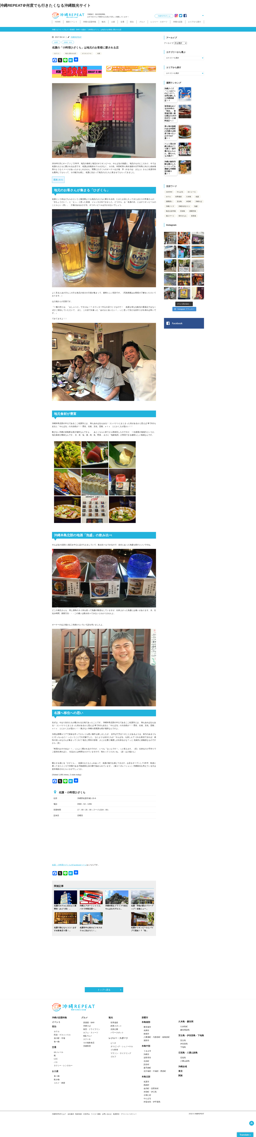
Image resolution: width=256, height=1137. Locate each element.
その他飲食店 (88, 1043)
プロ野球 (114, 1050)
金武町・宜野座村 (151, 1088)
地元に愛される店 (70, 53)
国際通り (169, 201)
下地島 (183, 1047)
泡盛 (195, 206)
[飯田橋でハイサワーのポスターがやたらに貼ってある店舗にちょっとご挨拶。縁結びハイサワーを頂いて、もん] (170, 293)
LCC (56, 1059)
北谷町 (146, 1061)
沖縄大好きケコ (184, 206)
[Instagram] (176, 15)
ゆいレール (192, 192)
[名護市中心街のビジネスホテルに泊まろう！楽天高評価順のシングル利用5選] (91, 919)
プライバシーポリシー (129, 1114)
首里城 (193, 216)
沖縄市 (146, 1054)
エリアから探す (194, 22)
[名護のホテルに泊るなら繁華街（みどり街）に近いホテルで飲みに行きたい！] (65, 897)
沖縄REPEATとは (164, 16)
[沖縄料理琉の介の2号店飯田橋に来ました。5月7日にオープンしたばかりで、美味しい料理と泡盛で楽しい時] (198, 279)
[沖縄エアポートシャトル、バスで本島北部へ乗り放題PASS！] (91, 897)
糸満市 (146, 1030)
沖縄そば (199, 201)
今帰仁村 (147, 1095)
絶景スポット (116, 1026)
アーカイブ (168, 43)
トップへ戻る (104, 990)
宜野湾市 (147, 1058)
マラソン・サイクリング (121, 1053)
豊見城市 (147, 1027)
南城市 (146, 1034)
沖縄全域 (182, 1066)
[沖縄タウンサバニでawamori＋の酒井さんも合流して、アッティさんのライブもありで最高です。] (184, 238)
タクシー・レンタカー (63, 1065)
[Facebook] (185, 15)
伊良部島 (184, 1044)
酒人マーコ (170, 216)
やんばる (180, 192)
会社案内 (71, 1114)
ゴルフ (113, 1056)
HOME (58, 22)
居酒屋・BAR (68, 42)
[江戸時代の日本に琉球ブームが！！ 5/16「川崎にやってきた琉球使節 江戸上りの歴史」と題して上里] (198, 293)
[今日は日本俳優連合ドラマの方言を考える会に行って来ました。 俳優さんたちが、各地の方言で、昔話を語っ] (184, 265)
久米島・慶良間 (185, 1021)
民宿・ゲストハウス (62, 1035)
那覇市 (145, 1017)
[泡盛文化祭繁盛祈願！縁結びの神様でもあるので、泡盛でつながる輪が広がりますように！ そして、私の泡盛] (170, 265)
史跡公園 (114, 1029)
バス (56, 1062)
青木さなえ (183, 216)
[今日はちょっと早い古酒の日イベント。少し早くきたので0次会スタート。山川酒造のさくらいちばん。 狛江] (170, 238)
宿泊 (132, 22)
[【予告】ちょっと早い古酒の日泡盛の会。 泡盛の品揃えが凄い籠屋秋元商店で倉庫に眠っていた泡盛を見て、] (198, 238)
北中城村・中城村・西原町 (155, 1071)
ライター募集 (96, 1114)
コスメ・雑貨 (59, 1083)
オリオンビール (86, 53)
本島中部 (146, 1046)
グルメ (142, 22)
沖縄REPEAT (76, 37)
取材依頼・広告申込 (82, 1114)
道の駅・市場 (59, 1038)
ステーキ (87, 1039)
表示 (61, 180)
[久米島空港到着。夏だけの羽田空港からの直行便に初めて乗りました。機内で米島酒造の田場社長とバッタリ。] (198, 252)
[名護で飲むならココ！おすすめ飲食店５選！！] (65, 919)
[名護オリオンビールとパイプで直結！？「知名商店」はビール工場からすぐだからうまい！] (142, 919)
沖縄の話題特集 (89, 22)
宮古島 (179, 201)
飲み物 (56, 1079)
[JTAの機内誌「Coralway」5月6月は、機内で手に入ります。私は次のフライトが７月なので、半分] (184, 279)
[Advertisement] (104, 958)
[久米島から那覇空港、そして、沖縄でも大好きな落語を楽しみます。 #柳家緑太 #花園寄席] (184, 252)
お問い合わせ (107, 1114)
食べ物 (56, 1042)
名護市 (56, 42)
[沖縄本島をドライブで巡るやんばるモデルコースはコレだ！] (116, 897)
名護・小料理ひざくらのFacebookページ (69, 865)
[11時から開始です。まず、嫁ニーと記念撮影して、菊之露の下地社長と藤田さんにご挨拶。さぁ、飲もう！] (184, 293)
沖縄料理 (87, 1046)
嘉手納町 (147, 1068)
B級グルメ (87, 1036)
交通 (122, 22)
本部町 (188, 201)
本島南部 (146, 1022)
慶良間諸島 (185, 1030)
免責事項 (116, 1114)
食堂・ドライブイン (91, 1029)
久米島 (188, 197)
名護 (98, 53)
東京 (180, 1071)
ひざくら (56, 53)
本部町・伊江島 (150, 1092)
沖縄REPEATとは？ (59, 1114)
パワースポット (117, 1032)
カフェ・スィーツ (90, 1032)
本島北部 (146, 1076)
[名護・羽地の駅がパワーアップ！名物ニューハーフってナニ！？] (142, 897)
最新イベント (71, 22)
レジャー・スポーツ (159, 22)
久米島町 (184, 1026)
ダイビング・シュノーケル (122, 1046)
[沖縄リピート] (68, 15)
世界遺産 (178, 197)
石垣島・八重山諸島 (188, 1052)
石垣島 (182, 211)
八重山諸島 (185, 1061)
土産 (113, 22)
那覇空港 (192, 211)
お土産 (55, 1071)
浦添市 (146, 1040)
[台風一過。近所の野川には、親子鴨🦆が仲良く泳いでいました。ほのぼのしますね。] (170, 279)
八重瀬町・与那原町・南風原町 (157, 1037)
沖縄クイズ (170, 206)
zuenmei (169, 192)
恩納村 (146, 1085)
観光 (103, 22)
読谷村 (146, 1064)
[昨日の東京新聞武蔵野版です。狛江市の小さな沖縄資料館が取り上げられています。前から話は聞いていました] (198, 265)
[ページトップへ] (251, 1123)
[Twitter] (180, 15)
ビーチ (113, 1043)
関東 (180, 1075)
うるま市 (147, 1051)
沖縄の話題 (177, 22)
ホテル (168, 197)
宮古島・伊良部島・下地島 (191, 1035)
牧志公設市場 (171, 211)
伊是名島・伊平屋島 (152, 1102)
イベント (56, 1022)
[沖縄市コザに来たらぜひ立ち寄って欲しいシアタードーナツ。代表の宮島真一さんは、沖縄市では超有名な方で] (170, 252)
